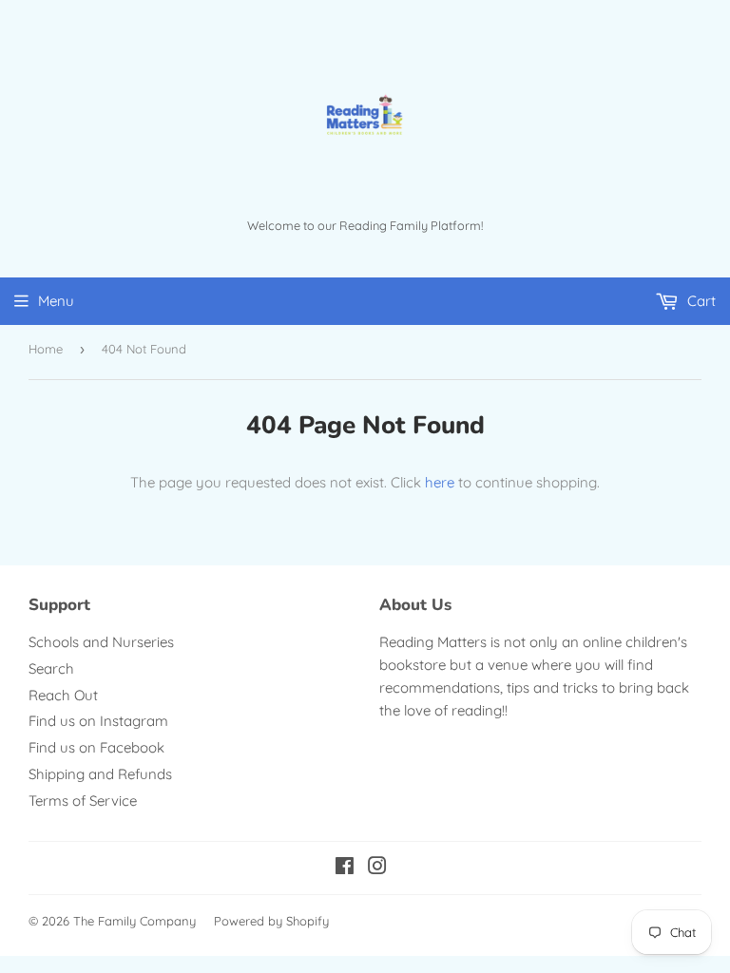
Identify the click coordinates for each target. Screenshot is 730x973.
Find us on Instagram (98, 721)
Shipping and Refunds (100, 774)
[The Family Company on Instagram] (377, 868)
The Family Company (134, 920)
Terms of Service (83, 801)
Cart (699, 301)
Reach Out (63, 695)
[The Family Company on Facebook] (345, 868)
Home (46, 348)
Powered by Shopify (271, 920)
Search (51, 668)
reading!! (479, 710)
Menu (56, 301)
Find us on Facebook (96, 747)
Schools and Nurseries (101, 642)
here (439, 482)
